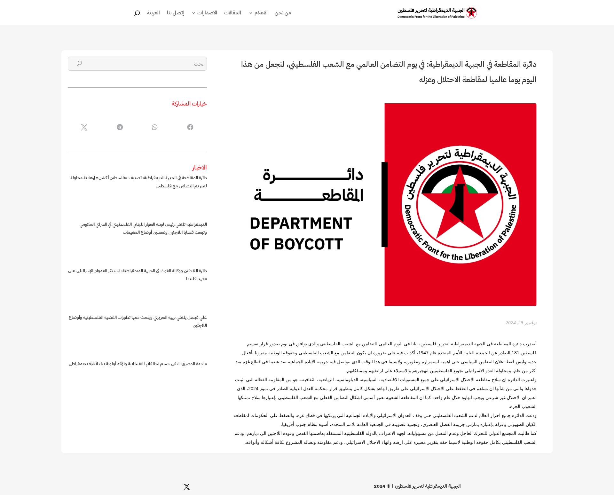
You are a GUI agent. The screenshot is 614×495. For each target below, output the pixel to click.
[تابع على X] (187, 486)
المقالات (232, 14)
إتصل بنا (175, 14)
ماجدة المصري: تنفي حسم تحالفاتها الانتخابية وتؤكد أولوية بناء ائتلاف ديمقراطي (138, 363)
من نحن (283, 14)
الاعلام (261, 14)
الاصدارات (207, 14)
